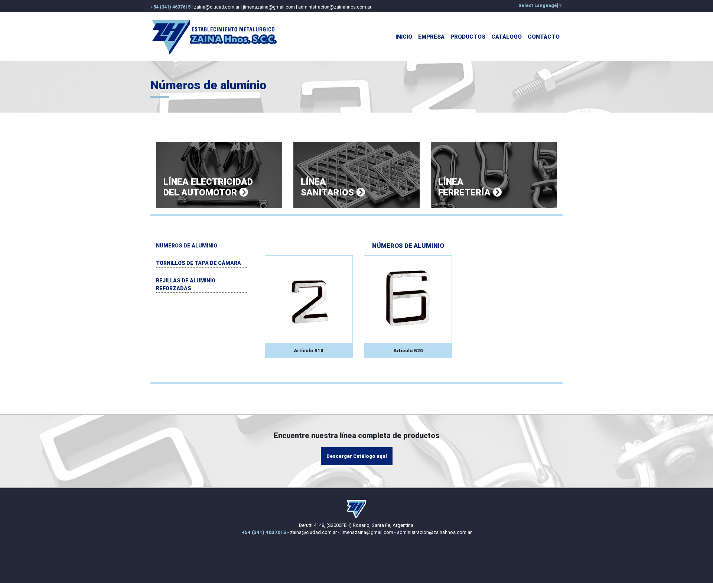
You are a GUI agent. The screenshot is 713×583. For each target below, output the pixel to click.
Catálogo (506, 36)
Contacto (544, 36)
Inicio (403, 36)
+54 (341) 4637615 (170, 7)
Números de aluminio (186, 246)
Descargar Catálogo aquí (356, 456)
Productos (467, 36)
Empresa (431, 36)
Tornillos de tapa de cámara (198, 263)
